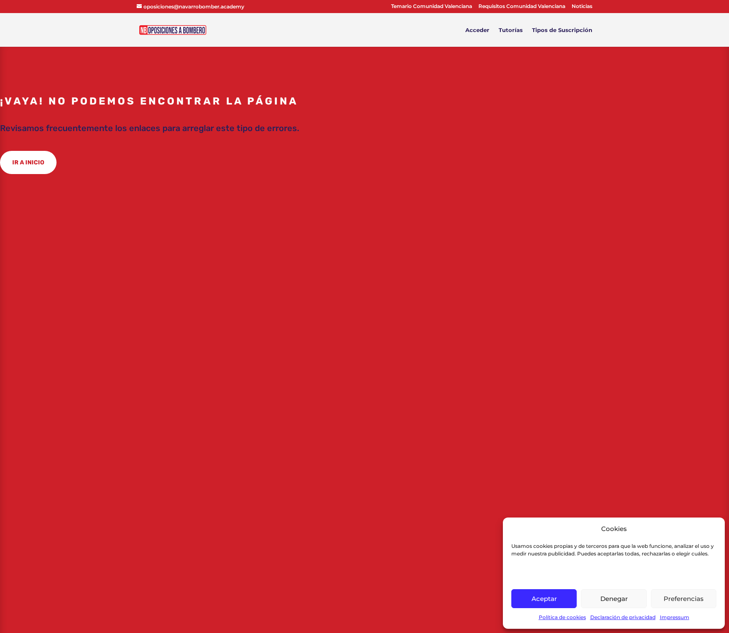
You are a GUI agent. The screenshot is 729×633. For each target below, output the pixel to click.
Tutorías (511, 30)
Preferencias (684, 599)
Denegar (614, 599)
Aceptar (544, 599)
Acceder (477, 30)
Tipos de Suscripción (562, 30)
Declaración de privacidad (623, 617)
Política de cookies (562, 617)
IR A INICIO (28, 162)
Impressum (674, 617)
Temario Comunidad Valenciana (431, 6)
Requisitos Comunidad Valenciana (521, 6)
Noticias (582, 6)
